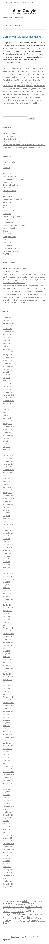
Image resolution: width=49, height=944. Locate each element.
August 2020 (7, 473)
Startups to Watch (9, 237)
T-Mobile (21, 912)
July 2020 (6, 475)
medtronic (29, 86)
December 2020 (8, 461)
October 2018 (7, 530)
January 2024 (7, 355)
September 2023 (8, 366)
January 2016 (7, 596)
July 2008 (6, 855)
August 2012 (7, 714)
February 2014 (8, 662)
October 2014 (7, 639)
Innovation (7, 202)
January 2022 (7, 424)
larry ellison (18, 86)
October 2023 (7, 363)
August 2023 (7, 369)
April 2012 (6, 726)
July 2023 (6, 372)
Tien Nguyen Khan (15, 100)
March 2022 (7, 418)
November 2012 (8, 706)
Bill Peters (6, 168)
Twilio (25, 100)
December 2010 (8, 772)
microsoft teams (39, 86)
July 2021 (6, 441)
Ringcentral (22, 909)
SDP (28, 909)
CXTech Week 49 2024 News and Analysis (17, 142)
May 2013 (6, 688)
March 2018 (7, 542)
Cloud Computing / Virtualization (14, 179)
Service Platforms (9, 234)
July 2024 (6, 337)
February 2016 (8, 593)
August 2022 (7, 403)
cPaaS (7, 904)
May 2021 (6, 447)
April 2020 (6, 484)
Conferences (7, 182)
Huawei (17, 907)
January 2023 (7, 389)
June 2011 (6, 754)
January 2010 (7, 803)
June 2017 (6, 562)
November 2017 (8, 550)
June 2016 (6, 582)
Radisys (10, 909)
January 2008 (7, 872)
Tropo (17, 918)
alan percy (11, 71)
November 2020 (8, 464)
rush (18, 91)
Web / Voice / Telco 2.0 (11, 251)
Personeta (41, 88)
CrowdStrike (27, 77)
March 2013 (7, 694)
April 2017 (6, 567)
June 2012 (6, 720)
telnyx (13, 918)
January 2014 (7, 665)
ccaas (35, 901)
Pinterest (6, 91)
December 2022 (8, 392)
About (16, 3)
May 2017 (6, 565)
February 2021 (8, 455)
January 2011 (7, 769)
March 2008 (7, 867)
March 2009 (7, 832)
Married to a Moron (10, 133)
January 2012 (7, 734)
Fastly (30, 80)
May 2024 (6, 343)
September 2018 (8, 533)
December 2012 (8, 703)
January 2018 (7, 547)
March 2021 (7, 452)
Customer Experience (10, 185)
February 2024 (8, 352)
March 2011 (7, 763)
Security (6, 231)
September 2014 (8, 642)
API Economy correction (34, 71)
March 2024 (7, 349)
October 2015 (7, 605)
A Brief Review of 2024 (10, 139)
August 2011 (7, 749)
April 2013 (6, 691)
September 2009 (8, 815)
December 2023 (8, 357)
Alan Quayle (15, 937)
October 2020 (7, 467)
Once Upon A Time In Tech (12, 88)
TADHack (10, 94)
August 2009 (7, 818)
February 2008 (8, 869)
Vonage (39, 100)
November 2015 (8, 602)
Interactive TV (8, 205)
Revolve (13, 91)
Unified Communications (11, 248)
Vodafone (16, 921)
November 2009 (8, 809)
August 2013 (7, 680)
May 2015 (6, 619)
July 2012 (6, 717)
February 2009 (8, 835)
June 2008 (6, 858)
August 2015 (7, 611)
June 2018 (6, 539)
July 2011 (6, 752)
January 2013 (7, 700)
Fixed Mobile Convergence (12, 199)
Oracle (5, 909)
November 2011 (8, 740)
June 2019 (6, 513)
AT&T (25, 901)
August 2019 (7, 507)
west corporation (9, 103)
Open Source (7, 219)
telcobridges (40, 94)
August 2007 (7, 887)
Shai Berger (38, 91)
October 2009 (7, 812)
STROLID (6, 911)
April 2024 (6, 346)
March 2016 (7, 590)
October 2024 (7, 329)
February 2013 (8, 697)
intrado (34, 83)
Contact (30, 3)
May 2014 (6, 654)
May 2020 (6, 481)
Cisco (40, 901)
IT (3, 208)
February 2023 (8, 386)
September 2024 (8, 332)
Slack (4, 94)
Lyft (23, 86)
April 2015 (6, 622)
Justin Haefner (8, 86)
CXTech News (25, 68)
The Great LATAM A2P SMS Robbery (17, 303)
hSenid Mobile (26, 83)
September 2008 (8, 849)
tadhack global (7, 915)
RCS (15, 908)
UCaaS (38, 918)
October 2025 (7, 317)
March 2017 (7, 570)
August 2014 (7, 645)
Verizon (7, 920)
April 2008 (6, 864)
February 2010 (8, 800)
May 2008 (6, 861)
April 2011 (6, 760)
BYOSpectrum (27, 74)
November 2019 (8, 498)
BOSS (5, 170)
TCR (31, 915)
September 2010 (8, 780)
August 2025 (7, 320)
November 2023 (8, 360)
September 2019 (8, 504)
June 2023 (6, 375)
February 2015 (8, 628)
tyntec (30, 100)
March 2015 (7, 625)
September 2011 (8, 746)
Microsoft (37, 906)
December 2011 (8, 737)
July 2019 (6, 510)
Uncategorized (8, 245)
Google (30, 904)
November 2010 (8, 775)
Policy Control (8, 222)
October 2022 (7, 398)
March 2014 (7, 659)
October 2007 (7, 881)
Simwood (33, 909)
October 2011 (7, 743)
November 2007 (8, 878)
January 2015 (7, 631)
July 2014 (6, 648)
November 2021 (8, 429)
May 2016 (6, 585)
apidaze (15, 901)
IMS (22, 906)
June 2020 (6, 478)
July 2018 (6, 536)
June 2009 (6, 823)
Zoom (24, 103)
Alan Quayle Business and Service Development (24, 12)
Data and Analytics (9, 191)
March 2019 (7, 521)
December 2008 (8, 841)
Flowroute (36, 80)
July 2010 (6, 786)
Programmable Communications (14, 225)
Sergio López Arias (26, 91)
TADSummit (30, 94)
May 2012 (6, 723)
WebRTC (6, 254)
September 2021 (8, 435)
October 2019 (7, 501)
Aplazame (6, 74)
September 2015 (8, 608)
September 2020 (8, 470)
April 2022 (6, 415)
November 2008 (8, 844)
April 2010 (6, 795)
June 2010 (6, 789)
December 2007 (8, 875)
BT (30, 901)
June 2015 (6, 616)
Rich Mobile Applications (11, 228)
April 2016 (6, 588)
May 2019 (6, 516)
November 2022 (8, 395)
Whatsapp (41, 921)
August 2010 (7, 783)
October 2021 (7, 432)
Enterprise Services (9, 196)
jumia (40, 83)
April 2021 (6, 450)
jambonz (28, 906)
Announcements (9, 162)
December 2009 (8, 806)
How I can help (8, 136)
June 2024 (6, 340)
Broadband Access (9, 176)
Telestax (6, 918)
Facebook (22, 904)
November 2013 (8, 671)
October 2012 (7, 708)
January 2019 (7, 527)
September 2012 (8, 711)
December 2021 (8, 426)
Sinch (39, 908)
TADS (5, 240)
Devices (5, 193)
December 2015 (8, 599)
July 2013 (6, 683)
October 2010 (7, 777)
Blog (10, 3)
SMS (43, 909)
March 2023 (7, 383)
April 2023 (6, 380)
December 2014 (8, 634)
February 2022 (8, 421)
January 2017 (7, 576)
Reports (23, 3)
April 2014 (6, 657)
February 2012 (8, 731)
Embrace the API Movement (17, 80)
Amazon (6, 901)
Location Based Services (11, 211)
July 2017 (6, 559)
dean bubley (37, 77)
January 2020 (7, 493)
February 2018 (8, 544)
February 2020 (8, 490)
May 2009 (6, 826)
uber (34, 100)
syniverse (14, 912)
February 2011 (8, 766)
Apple (20, 901)
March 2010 (7, 798)
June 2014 (6, 651)
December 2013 (8, 668)
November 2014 (8, 636)
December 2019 (8, 496)
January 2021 (7, 458)
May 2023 (6, 378)
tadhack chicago (20, 94)
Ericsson (15, 904)
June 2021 (6, 444)
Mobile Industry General (11, 217)
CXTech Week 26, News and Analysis (23, 36)
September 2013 (8, 677)
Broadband (7, 173)
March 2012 (7, 729)
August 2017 (7, 556)
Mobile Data (7, 214)
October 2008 (7, 846)
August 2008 (7, 852)
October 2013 (7, 674)
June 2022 (6, 409)
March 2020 (7, 487)
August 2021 (7, 438)
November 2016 (8, 579)
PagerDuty (33, 88)
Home (5, 3)
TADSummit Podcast (10, 242)
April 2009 (6, 829)
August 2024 (7, 334)
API (4, 165)
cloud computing (17, 77)
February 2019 (8, 524)
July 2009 (6, 821)
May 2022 (6, 412)
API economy (20, 71)
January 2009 (7, 838)
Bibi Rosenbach (15, 74)
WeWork (19, 103)
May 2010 (6, 792)
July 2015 (6, 613)
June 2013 (6, 685)
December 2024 (8, 323)
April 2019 (6, 519)
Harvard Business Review (12, 83)
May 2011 (6, 757)
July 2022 (6, 406)
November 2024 (8, 326)
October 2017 (7, 553)
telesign (37, 914)
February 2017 (8, 573)
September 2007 (8, 884)
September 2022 (8, 401)
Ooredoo (25, 88)
